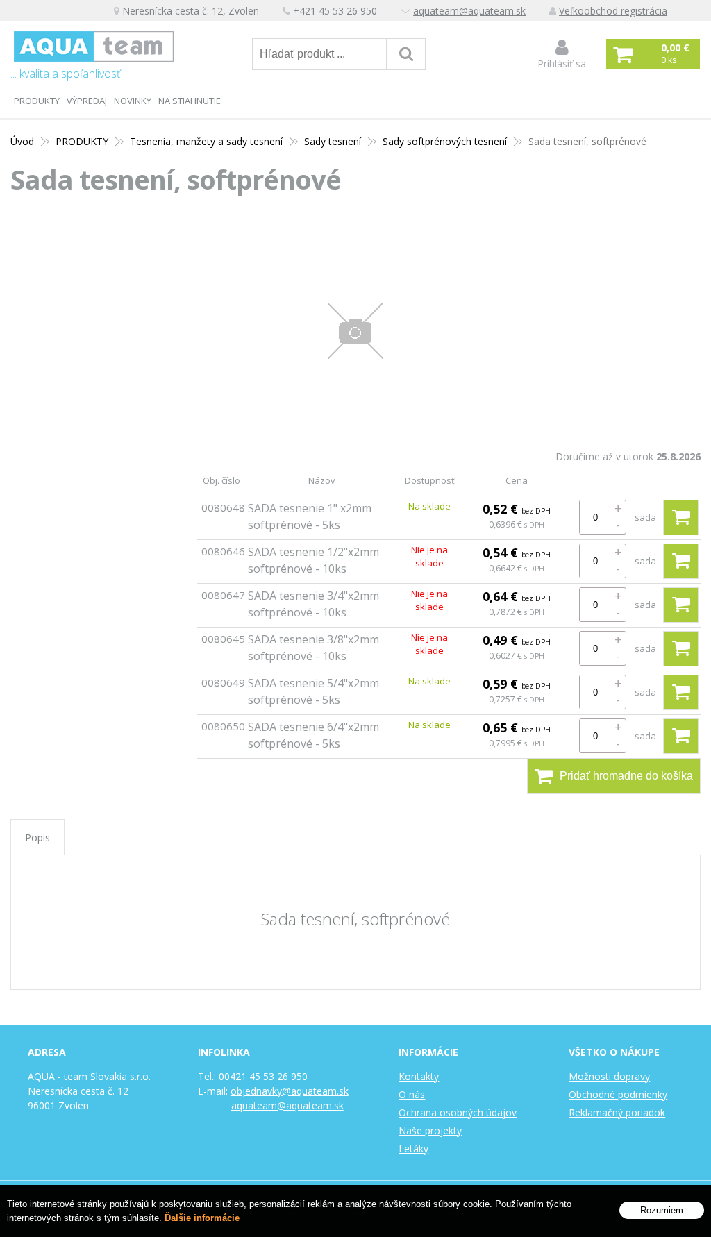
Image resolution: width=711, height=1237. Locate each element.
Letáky (413, 1148)
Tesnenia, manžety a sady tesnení (206, 141)
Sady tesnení (332, 141)
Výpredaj (87, 100)
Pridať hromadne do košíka (626, 776)
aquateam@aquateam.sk (469, 10)
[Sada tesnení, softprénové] (355, 331)
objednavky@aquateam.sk (290, 1090)
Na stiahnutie (189, 100)
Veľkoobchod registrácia (613, 10)
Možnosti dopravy (609, 1076)
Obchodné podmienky (618, 1094)
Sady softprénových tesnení (445, 141)
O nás (412, 1094)
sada (645, 517)
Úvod (22, 141)
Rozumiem (661, 1210)
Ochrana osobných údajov (458, 1112)
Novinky (132, 100)
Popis (37, 837)
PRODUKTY (37, 100)
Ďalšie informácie (202, 1218)
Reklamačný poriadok (617, 1112)
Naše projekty (430, 1130)
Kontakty (419, 1076)
